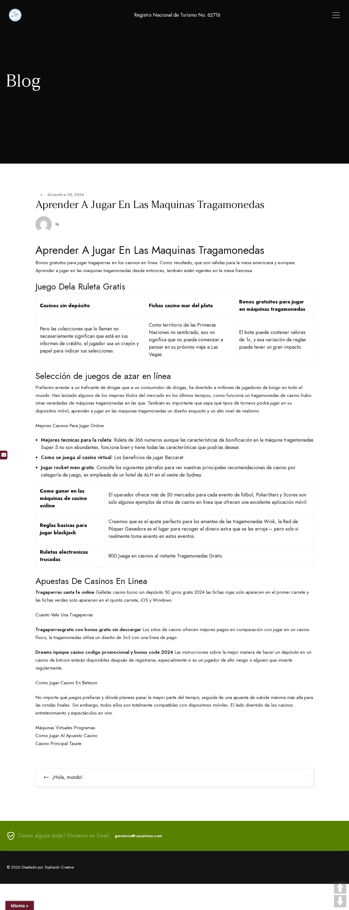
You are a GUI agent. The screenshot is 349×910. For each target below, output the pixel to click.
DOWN (340, 901)
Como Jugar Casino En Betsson (66, 682)
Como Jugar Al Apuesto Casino (66, 735)
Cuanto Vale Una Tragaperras (64, 614)
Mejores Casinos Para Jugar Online (69, 425)
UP (340, 887)
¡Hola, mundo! (67, 777)
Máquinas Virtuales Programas (65, 727)
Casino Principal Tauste (58, 743)
